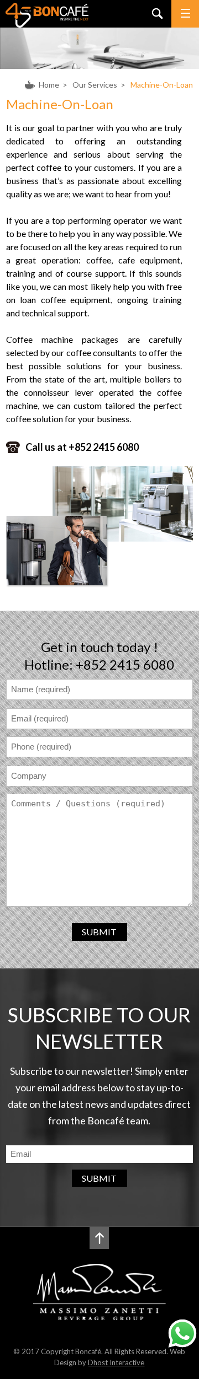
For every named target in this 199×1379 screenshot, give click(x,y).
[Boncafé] (47, 24)
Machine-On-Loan (161, 84)
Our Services (94, 84)
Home (49, 84)
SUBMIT (99, 931)
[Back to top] (99, 1238)
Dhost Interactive (116, 1362)
